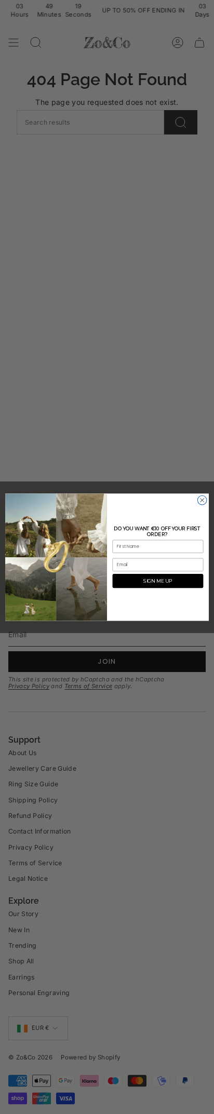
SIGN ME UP (157, 581)
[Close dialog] (202, 500)
